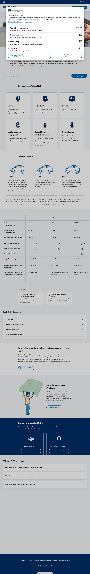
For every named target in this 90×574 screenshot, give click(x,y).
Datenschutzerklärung (15, 22)
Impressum (28, 22)
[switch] (80, 35)
